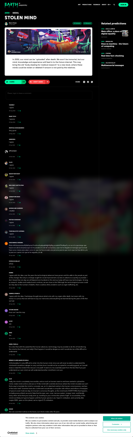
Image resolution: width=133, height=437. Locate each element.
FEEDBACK (96, 4)
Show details (30, 433)
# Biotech (87, 23)
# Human (77, 23)
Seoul (16, 13)
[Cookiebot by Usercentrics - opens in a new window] (12, 433)
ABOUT (104, 4)
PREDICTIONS (87, 4)
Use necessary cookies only (116, 430)
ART (79, 4)
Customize (115, 424)
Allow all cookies (116, 418)
